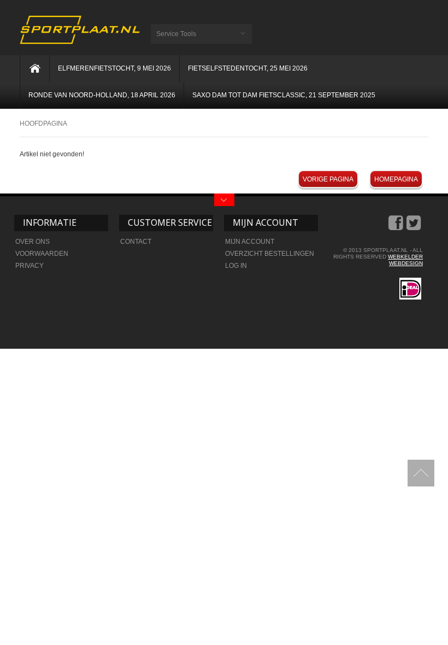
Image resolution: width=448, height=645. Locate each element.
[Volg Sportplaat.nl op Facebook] (396, 227)
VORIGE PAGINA (328, 179)
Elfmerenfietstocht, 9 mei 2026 (114, 68)
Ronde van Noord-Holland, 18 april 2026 (101, 95)
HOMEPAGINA (396, 179)
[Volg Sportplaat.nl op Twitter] (414, 227)
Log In (236, 265)
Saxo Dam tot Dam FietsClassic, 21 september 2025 (283, 95)
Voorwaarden (41, 253)
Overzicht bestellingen (269, 253)
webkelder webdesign (405, 260)
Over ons (32, 241)
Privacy (29, 265)
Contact (135, 241)
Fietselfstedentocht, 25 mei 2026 (248, 68)
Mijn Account (249, 241)
